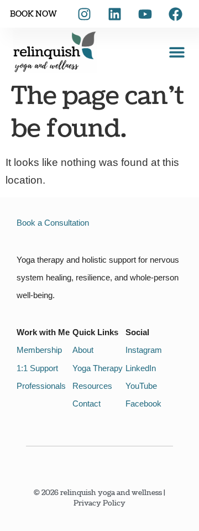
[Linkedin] (114, 14)
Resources (92, 386)
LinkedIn (140, 368)
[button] (176, 51)
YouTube (141, 386)
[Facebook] (175, 14)
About (82, 350)
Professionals (41, 386)
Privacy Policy (99, 503)
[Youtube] (145, 14)
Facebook (143, 403)
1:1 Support (37, 368)
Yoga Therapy (97, 368)
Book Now (33, 14)
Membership (39, 350)
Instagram (143, 350)
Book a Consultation (53, 222)
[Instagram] (84, 14)
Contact (86, 403)
